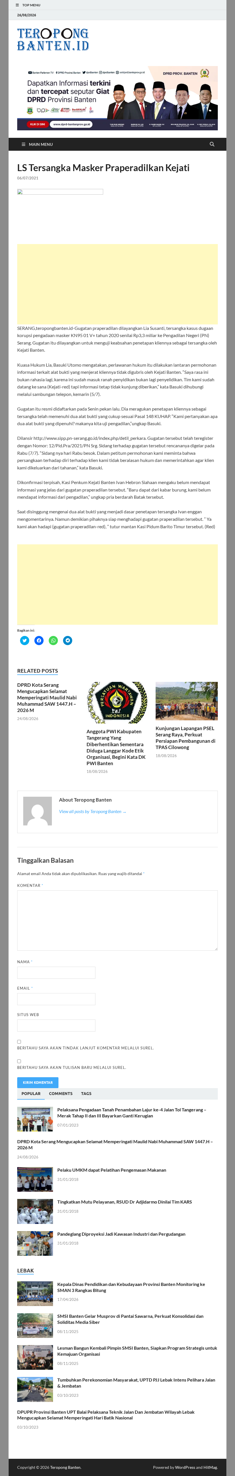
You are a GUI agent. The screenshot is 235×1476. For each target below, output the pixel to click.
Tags (86, 1093)
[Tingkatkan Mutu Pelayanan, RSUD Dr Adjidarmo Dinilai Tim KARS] (35, 1202)
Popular (30, 1093)
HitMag (210, 1467)
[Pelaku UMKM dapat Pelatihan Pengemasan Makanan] (35, 1170)
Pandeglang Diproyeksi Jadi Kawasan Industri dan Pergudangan (121, 1234)
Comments (61, 1093)
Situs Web (28, 1014)
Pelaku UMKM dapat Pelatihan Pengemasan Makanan (111, 1170)
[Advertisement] (117, 284)
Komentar (30, 885)
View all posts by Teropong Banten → (93, 811)
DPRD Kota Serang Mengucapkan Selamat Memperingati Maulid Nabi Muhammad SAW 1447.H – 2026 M (47, 697)
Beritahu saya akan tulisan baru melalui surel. (71, 1067)
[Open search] (212, 144)
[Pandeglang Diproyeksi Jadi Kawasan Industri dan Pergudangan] (35, 1234)
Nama (25, 962)
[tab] (31, 1094)
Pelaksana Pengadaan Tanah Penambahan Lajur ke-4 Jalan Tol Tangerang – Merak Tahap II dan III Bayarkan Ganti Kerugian (131, 1112)
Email (25, 988)
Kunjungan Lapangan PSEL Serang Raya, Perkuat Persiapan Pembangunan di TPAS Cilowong (186, 737)
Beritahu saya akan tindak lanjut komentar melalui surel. (85, 1048)
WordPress (185, 1467)
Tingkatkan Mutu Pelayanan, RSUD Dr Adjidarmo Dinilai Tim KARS (124, 1201)
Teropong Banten (65, 1467)
